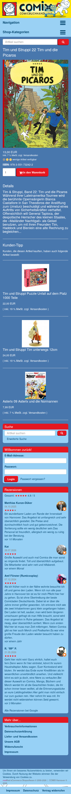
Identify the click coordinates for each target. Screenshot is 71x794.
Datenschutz (31, 790)
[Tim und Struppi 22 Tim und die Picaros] (35, 104)
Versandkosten (30, 155)
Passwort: (11, 466)
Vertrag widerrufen (53, 790)
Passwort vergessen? (32, 479)
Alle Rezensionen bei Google (21, 710)
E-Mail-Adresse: (14, 455)
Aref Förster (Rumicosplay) (21, 575)
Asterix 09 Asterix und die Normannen (30, 401)
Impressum (13, 790)
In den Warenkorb (33, 172)
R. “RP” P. (11, 648)
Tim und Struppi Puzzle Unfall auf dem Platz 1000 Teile (35, 295)
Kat (7, 546)
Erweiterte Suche (17, 439)
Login (11, 479)
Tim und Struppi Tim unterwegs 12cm (30, 349)
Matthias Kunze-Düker (18, 503)
